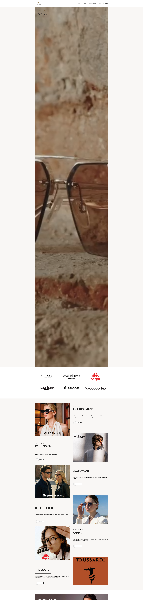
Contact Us (105, 3)
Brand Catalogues (92, 3)
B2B (100, 3)
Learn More (77, 422)
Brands (84, 3)
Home (79, 3)
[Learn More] (81, 422)
